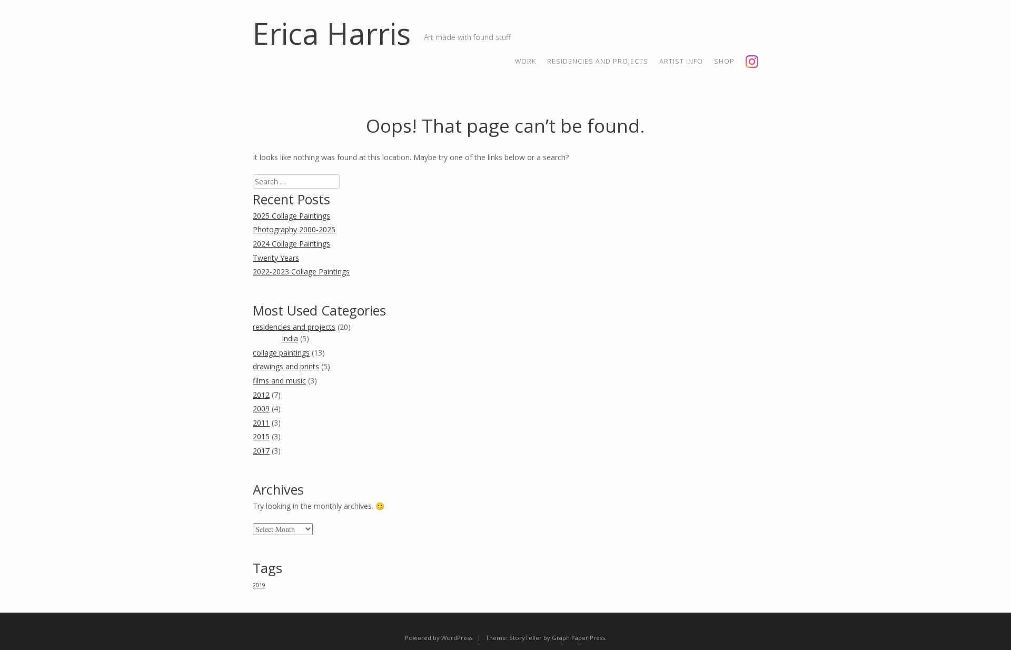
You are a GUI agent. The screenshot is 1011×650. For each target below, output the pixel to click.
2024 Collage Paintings (291, 244)
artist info (681, 61)
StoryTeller (525, 638)
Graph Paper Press (578, 638)
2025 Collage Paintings (291, 216)
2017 (261, 451)
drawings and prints (286, 366)
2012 (261, 395)
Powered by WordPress (438, 638)
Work (525, 61)
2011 (261, 423)
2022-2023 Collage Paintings (301, 272)
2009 (261, 408)
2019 (259, 585)
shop (724, 61)
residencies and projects (597, 61)
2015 (261, 436)
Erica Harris (332, 33)
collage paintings (281, 353)
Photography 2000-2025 (294, 229)
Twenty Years (276, 258)
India (290, 338)
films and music (279, 381)
